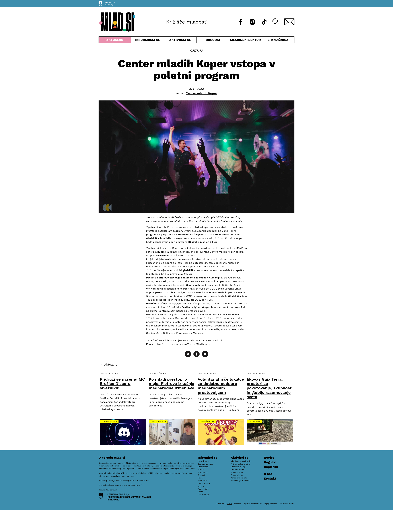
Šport (200, 492)
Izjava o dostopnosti (253, 504)
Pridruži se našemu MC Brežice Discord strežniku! (122, 383)
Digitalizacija (110, 421)
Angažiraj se (207, 421)
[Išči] (275, 21)
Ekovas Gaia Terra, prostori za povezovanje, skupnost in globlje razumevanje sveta (269, 388)
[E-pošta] (289, 21)
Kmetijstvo (202, 481)
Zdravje (201, 469)
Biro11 (229, 504)
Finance (201, 478)
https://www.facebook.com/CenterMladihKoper (183, 344)
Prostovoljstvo (237, 475)
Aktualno (115, 40)
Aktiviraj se (180, 40)
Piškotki (237, 504)
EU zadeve (255, 421)
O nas (268, 474)
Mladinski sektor (245, 40)
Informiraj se (147, 40)
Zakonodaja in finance (241, 481)
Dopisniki (271, 467)
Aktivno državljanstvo (240, 464)
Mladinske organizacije (241, 461)
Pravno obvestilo (287, 504)
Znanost (201, 475)
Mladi (115, 373)
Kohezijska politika (239, 478)
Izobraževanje (204, 483)
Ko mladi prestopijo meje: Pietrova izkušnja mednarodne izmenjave (171, 383)
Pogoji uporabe (270, 504)
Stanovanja (203, 472)
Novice (269, 457)
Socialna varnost (205, 464)
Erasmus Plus (159, 421)
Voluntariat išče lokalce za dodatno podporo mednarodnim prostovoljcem (221, 386)
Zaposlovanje (204, 461)
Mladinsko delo (237, 469)
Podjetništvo (203, 489)
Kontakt (270, 478)
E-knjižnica (278, 40)
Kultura (196, 50)
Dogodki (213, 40)
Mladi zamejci (204, 467)
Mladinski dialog (238, 467)
